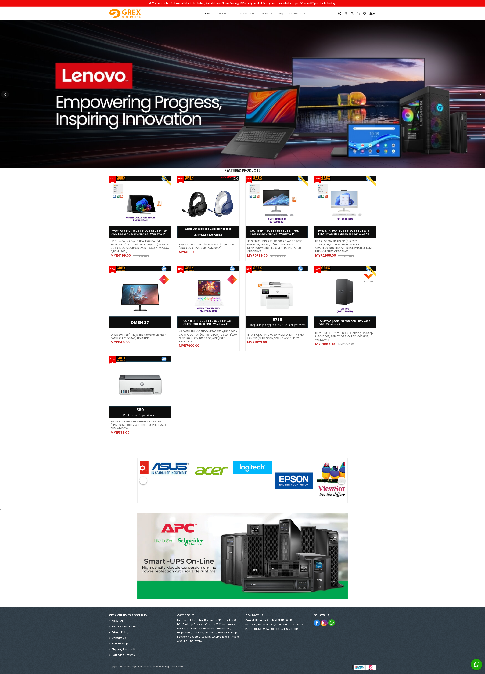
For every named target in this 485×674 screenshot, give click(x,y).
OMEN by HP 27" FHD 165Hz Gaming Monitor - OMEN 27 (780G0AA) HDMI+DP (139, 336)
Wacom (210, 632)
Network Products (188, 636)
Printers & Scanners (202, 628)
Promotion (246, 13)
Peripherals (184, 632)
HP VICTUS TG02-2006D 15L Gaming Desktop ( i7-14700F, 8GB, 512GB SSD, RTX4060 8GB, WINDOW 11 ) (344, 336)
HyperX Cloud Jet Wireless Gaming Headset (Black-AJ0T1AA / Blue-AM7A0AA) (208, 246)
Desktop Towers (192, 624)
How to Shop (120, 643)
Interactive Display (201, 620)
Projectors (223, 628)
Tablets (198, 632)
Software (196, 641)
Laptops (182, 620)
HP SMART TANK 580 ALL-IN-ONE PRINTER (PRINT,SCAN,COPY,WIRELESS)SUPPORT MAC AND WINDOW (138, 425)
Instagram (324, 622)
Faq (280, 13)
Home (207, 13)
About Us (266, 13)
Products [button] (224, 13)
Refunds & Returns (123, 655)
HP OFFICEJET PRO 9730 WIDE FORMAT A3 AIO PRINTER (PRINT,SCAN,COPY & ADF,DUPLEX (275, 336)
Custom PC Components (220, 624)
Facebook (317, 622)
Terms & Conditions (124, 626)
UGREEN (220, 620)
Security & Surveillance (215, 636)
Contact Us (297, 13)
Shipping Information (125, 649)
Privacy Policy (120, 632)
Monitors (182, 628)
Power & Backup (227, 632)
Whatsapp (331, 622)
